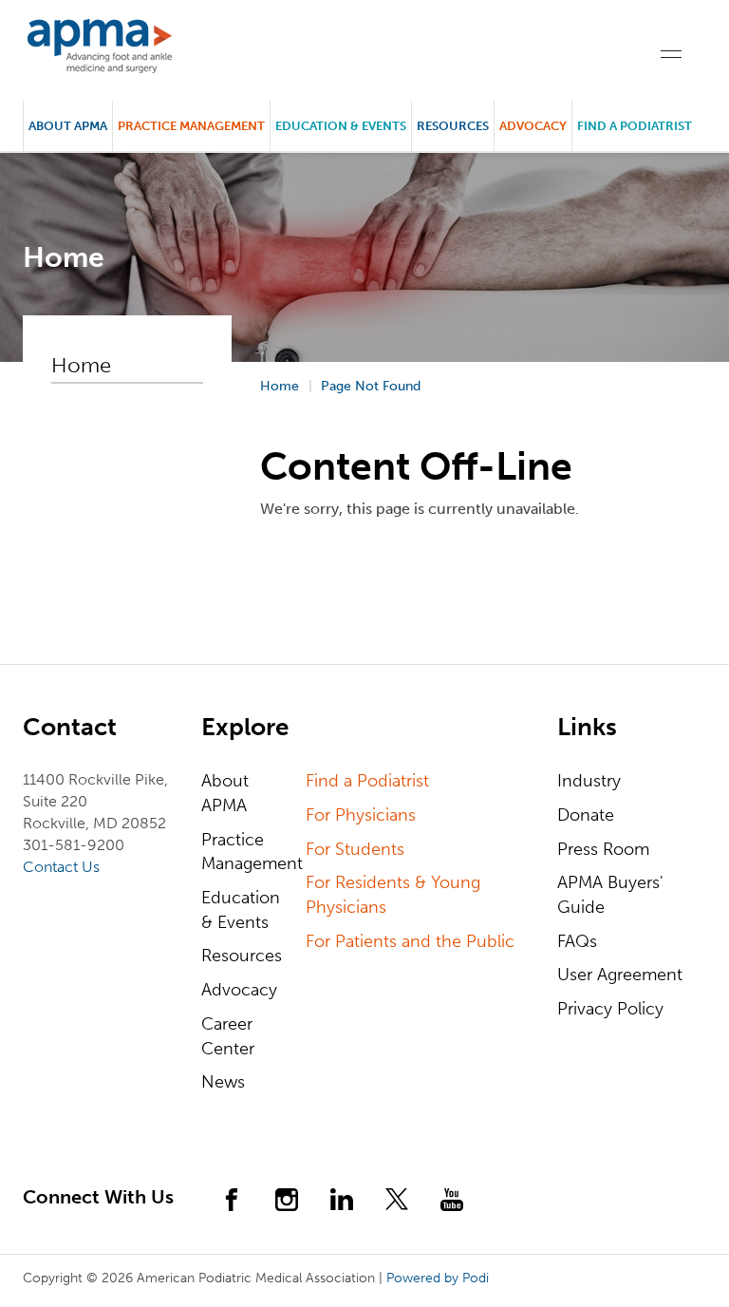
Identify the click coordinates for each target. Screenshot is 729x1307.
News (223, 1081)
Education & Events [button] (340, 126)
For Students (355, 849)
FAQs (577, 941)
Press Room (603, 849)
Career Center (227, 1036)
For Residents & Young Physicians (393, 895)
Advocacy (239, 989)
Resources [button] (453, 126)
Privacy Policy (610, 1008)
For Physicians (361, 815)
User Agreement (619, 974)
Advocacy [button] (533, 126)
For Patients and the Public (410, 941)
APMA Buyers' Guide (610, 895)
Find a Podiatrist (634, 126)
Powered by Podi (437, 1278)
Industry (589, 780)
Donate (585, 815)
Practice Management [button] (191, 126)
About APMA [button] (67, 126)
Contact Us (61, 867)
